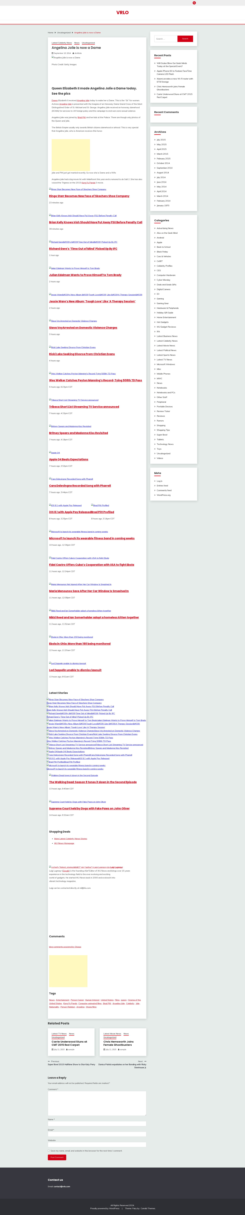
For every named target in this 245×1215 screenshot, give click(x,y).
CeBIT (160, 261)
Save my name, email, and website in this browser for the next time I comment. (86, 1150)
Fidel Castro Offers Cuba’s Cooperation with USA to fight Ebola (91, 565)
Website (52, 1140)
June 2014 (161, 182)
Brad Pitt (82, 117)
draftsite (78, 53)
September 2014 (165, 168)
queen (124, 1000)
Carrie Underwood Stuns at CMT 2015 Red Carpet (69, 1043)
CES (159, 270)
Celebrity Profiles (164, 266)
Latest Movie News (112, 1033)
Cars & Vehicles (164, 256)
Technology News (165, 444)
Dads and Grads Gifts (166, 284)
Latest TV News (59, 1033)
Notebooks (162, 387)
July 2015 (161, 139)
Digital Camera (163, 289)
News (76, 43)
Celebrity (130, 1003)
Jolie (70, 104)
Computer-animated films (90, 1003)
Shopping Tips (163, 430)
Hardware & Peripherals (168, 308)
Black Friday (162, 251)
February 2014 (163, 200)
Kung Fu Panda (88, 182)
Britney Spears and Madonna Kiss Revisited (78, 433)
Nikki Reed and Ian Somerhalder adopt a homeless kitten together (94, 617)
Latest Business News (167, 336)
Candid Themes (148, 1208)
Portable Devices (165, 406)
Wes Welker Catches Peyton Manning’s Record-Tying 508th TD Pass (95, 380)
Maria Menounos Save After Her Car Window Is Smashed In (89, 591)
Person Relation (67, 1007)
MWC (159, 378)
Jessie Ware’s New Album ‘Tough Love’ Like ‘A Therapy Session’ (92, 301)
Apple (159, 242)
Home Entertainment (166, 317)
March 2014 (162, 196)
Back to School (163, 247)
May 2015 (162, 144)
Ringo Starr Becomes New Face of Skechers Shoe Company (89, 196)
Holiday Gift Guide (165, 312)
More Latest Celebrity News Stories (70, 838)
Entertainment (62, 1000)
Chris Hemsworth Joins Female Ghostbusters (118, 1043)
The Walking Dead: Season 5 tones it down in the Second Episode (93, 782)
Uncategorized (88, 43)
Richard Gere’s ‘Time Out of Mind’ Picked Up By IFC (83, 248)
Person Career (77, 1000)
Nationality (54, 1007)
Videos (160, 458)
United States (107, 1000)
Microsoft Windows (166, 364)
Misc (159, 369)
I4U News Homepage (64, 843)
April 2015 (162, 149)
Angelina (63, 104)
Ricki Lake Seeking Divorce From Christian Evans (82, 354)
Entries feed (162, 485)
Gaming (160, 298)
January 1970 (163, 205)
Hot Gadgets (163, 322)
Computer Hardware (166, 275)
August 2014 (163, 172)
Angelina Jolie (83, 100)
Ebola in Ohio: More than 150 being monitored (80, 644)
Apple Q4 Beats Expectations (68, 459)
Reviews (161, 416)
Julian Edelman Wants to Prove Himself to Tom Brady (85, 275)
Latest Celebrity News (62, 43)
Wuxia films (91, 1007)
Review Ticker (163, 411)
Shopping (161, 425)
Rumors (160, 420)
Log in (159, 481)
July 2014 (161, 177)
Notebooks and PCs (166, 392)
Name (51, 1119)
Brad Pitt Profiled (102, 512)
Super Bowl (162, 434)
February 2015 (163, 158)
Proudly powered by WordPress (105, 1208)
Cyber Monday (163, 280)
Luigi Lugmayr (116, 867)
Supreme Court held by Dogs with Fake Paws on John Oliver (89, 808)
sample (71, 1049)
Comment (53, 1089)
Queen (55, 100)
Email (51, 1130)
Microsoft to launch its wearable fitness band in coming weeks (92, 538)
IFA (158, 331)
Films (117, 1000)
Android (160, 237)
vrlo (122, 12)
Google (66, 870)
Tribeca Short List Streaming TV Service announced (84, 407)
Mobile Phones (163, 373)
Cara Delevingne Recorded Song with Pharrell (80, 485)
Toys (159, 449)
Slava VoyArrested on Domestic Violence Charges (83, 327)
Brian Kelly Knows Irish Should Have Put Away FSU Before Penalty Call (95, 222)
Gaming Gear (163, 303)
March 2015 (162, 154)
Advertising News (165, 228)
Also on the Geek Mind (167, 233)
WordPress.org (163, 495)
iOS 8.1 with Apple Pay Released (70, 512)
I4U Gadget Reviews (166, 326)
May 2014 (162, 186)
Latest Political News (166, 350)
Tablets (160, 439)
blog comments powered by (65, 946)
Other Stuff (162, 397)
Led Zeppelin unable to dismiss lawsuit (75, 670)
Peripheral (161, 402)
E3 (158, 294)
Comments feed (164, 490)
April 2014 (162, 191)
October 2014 (163, 163)
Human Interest (92, 1000)
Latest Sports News (166, 355)
